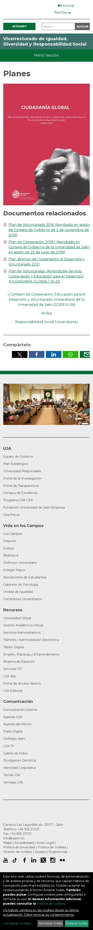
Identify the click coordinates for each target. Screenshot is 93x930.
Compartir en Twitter (19, 354)
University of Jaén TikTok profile (14, 860)
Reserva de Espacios (18, 661)
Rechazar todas (50, 923)
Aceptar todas (76, 923)
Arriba (46, 313)
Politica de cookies (51, 903)
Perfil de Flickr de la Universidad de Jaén (62, 860)
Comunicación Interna (20, 710)
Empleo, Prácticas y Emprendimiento (31, 654)
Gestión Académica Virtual (23, 625)
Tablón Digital (13, 647)
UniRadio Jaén (14, 739)
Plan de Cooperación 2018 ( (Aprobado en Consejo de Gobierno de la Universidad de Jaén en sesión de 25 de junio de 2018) (49, 247)
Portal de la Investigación (22, 478)
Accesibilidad (24, 843)
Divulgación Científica (19, 760)
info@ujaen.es (13, 838)
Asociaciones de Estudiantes (24, 577)
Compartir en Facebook (36, 354)
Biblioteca (10, 555)
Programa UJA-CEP (18, 500)
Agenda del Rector (17, 724)
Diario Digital (12, 731)
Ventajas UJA (13, 782)
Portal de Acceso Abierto (22, 683)
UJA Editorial (12, 691)
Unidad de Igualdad (18, 592)
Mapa (7, 843)
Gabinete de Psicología (20, 585)
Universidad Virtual (17, 618)
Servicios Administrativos (21, 632)
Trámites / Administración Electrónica (31, 640)
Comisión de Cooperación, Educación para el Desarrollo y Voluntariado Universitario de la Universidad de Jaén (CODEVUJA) (46, 299)
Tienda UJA (11, 775)
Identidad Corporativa (19, 768)
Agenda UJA (12, 717)
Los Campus (12, 534)
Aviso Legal (45, 843)
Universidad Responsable (22, 471)
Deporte (9, 541)
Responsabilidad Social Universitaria (46, 322)
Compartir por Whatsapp (70, 354)
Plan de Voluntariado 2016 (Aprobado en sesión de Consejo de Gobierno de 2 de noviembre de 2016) (49, 230)
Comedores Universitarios (22, 599)
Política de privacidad (19, 847)
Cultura (8, 548)
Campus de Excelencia (20, 493)
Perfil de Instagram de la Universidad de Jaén (52, 860)
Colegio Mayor (14, 570)
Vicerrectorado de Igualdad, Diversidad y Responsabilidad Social (45, 41)
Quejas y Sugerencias (51, 852)
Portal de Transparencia (20, 486)
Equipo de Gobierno (18, 456)
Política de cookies (52, 847)
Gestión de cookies (17, 852)
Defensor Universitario (20, 563)
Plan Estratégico (15, 464)
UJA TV (8, 746)
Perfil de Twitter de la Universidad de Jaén (43, 860)
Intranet (19, 26)
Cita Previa (11, 515)
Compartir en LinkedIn (53, 354)
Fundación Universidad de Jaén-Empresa (34, 507)
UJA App (9, 676)
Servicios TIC (12, 669)
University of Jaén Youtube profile (5, 860)
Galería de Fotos (15, 753)
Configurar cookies (17, 923)
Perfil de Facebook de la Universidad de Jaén (24, 860)
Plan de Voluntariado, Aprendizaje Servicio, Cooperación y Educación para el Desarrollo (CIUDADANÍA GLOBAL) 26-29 (45, 276)
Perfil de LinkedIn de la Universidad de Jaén (33, 860)
